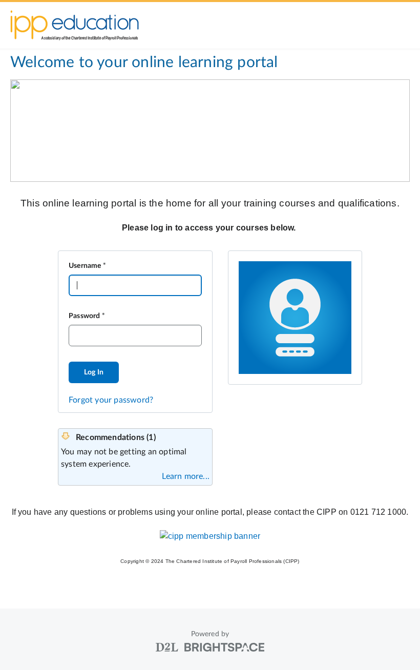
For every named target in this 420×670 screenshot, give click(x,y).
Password (84, 316)
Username (85, 265)
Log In (93, 372)
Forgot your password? (111, 400)
